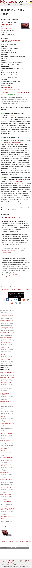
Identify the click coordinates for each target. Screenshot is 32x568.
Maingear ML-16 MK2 (6, 487)
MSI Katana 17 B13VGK (6, 348)
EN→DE (18, 142)
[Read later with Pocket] (27, 299)
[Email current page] (20, 302)
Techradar (11, 142)
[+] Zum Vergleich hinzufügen (11, 92)
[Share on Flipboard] (11, 302)
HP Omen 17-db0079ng (6, 337)
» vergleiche (24, 92)
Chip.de (11, 115)
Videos (21, 5)
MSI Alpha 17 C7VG (5, 342)
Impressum (5, 561)
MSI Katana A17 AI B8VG (7, 327)
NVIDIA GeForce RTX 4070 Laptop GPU (11, 40)
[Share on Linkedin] (16, 302)
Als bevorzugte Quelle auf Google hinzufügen (17, 294)
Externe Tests (22, 541)
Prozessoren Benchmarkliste (14, 277)
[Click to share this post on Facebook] (7, 299)
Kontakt (23, 561)
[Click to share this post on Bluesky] (15, 299)
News (14, 5)
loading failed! (4, 548)
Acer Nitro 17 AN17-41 (6, 382)
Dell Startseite (8, 87)
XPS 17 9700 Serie (6, 24)
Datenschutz (16, 561)
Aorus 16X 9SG (4, 472)
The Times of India (10, 181)
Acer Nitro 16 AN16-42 (6, 494)
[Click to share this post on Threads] (11, 299)
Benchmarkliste (6, 252)
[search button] (26, 2)
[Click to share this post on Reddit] (23, 299)
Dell (27, 541)
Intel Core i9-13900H (6, 28)
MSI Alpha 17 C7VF (5, 359)
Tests (9, 5)
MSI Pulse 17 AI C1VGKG (7, 315)
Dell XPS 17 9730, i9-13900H (9, 289)
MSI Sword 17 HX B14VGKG (7, 332)
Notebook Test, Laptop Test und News (9, 541)
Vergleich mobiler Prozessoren (21, 275)
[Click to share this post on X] (19, 299)
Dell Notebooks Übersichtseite (12, 89)
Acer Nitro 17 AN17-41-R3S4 (7, 372)
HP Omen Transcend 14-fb (7, 457)
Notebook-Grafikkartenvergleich (10, 250)
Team (10, 561)
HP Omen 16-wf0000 (6, 501)
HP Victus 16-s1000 (5, 410)
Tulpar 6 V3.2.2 (4, 416)
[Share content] (4, 300)
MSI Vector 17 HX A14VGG (7, 377)
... (30, 5)
